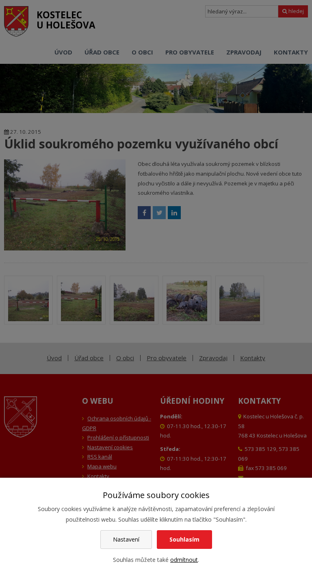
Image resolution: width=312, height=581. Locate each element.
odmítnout (184, 560)
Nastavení (126, 539)
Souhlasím (184, 539)
